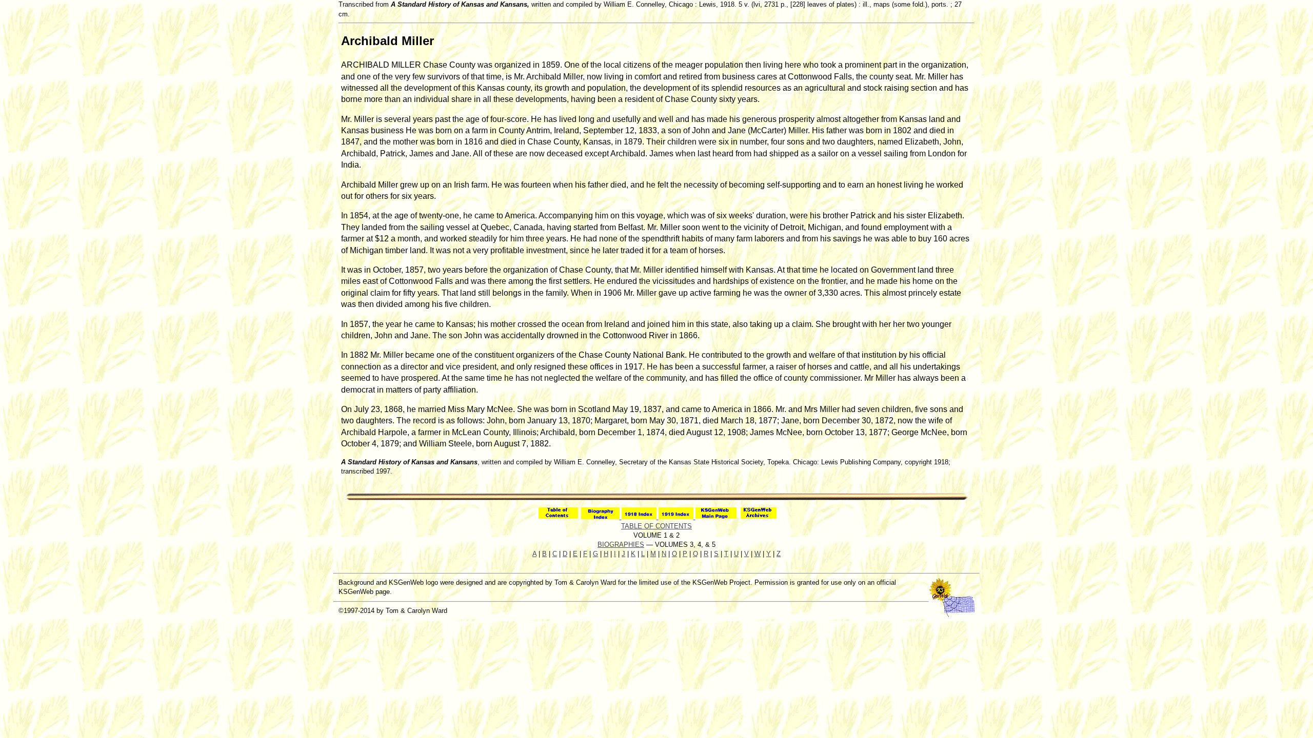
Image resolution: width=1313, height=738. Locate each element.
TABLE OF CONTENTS (656, 526)
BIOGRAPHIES (621, 544)
